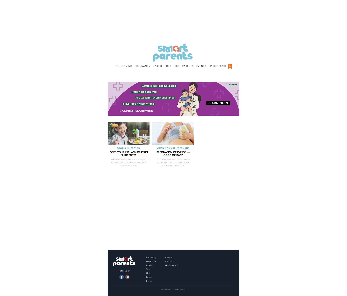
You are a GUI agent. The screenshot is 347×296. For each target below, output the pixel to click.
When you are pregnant (173, 148)
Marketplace (218, 66)
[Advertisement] (173, 22)
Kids (177, 66)
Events (201, 66)
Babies (157, 66)
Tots (168, 66)
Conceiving (124, 66)
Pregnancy (142, 66)
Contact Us (170, 261)
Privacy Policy (171, 265)
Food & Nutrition (128, 148)
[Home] (172, 52)
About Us (169, 257)
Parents (188, 66)
